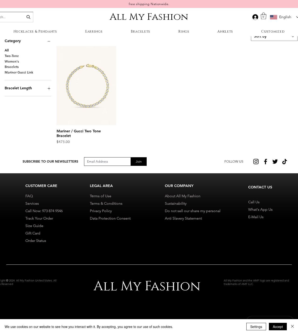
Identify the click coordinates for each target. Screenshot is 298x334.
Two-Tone (12, 55)
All (7, 50)
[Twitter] (275, 161)
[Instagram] (256, 161)
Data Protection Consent (110, 218)
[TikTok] (284, 161)
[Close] (292, 326)
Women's (12, 61)
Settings (256, 326)
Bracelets (12, 67)
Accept (278, 326)
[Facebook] (265, 161)
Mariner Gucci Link (19, 72)
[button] (263, 16)
